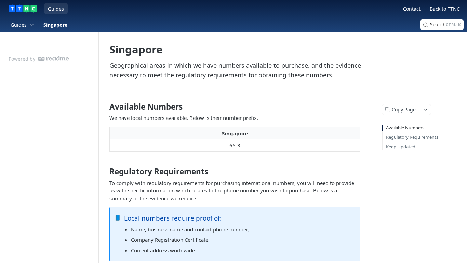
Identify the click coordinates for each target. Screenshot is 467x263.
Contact (412, 8)
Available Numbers (405, 128)
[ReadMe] (53, 58)
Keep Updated (400, 146)
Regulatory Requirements (412, 137)
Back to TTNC (445, 8)
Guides (56, 8)
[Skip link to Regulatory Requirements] (105, 171)
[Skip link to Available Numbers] (105, 106)
